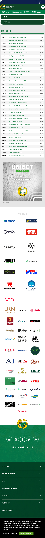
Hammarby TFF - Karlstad (16, 115)
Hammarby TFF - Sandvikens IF (18, 106)
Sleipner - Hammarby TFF (16, 59)
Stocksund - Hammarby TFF (17, 81)
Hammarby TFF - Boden (16, 127)
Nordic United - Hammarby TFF (18, 103)
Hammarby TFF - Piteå (15, 78)
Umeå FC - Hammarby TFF (16, 137)
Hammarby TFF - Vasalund (17, 62)
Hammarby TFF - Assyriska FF (18, 46)
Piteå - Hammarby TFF (15, 121)
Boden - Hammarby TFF (16, 65)
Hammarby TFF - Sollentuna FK (18, 118)
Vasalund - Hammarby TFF (17, 112)
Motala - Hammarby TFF (16, 93)
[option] (22, 181)
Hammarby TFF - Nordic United (18, 146)
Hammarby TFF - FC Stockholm (18, 53)
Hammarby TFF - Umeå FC (16, 84)
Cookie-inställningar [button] (10, 533)
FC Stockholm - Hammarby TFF (18, 131)
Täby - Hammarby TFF (15, 149)
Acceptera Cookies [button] (26, 533)
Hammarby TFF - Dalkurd (16, 156)
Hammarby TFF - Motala (16, 134)
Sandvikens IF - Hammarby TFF (18, 143)
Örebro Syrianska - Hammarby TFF (19, 71)
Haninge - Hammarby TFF (16, 56)
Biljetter (5, 496)
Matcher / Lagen (8, 474)
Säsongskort (7, 510)
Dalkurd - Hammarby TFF (16, 99)
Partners (6, 503)
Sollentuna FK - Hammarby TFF (18, 109)
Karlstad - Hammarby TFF (16, 87)
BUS (3, 481)
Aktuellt (5, 467)
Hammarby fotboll (9, 488)
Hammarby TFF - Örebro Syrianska (19, 124)
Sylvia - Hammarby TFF (15, 152)
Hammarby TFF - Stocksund (17, 140)
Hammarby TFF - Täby (15, 68)
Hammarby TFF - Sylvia (15, 74)
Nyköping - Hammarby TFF (17, 50)
